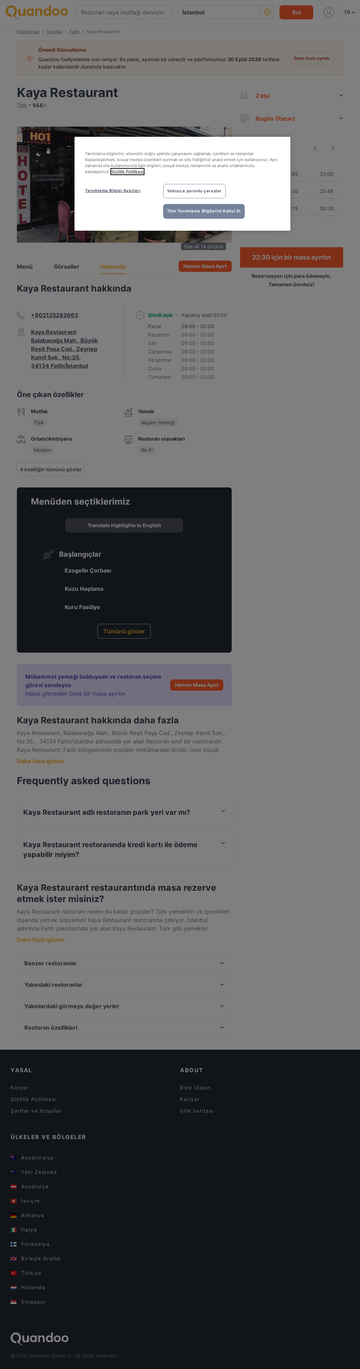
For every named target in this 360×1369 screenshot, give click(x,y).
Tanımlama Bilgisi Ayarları (113, 190)
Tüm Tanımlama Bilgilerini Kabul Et (204, 211)
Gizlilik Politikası (127, 171)
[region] (182, 184)
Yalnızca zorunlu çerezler (194, 190)
